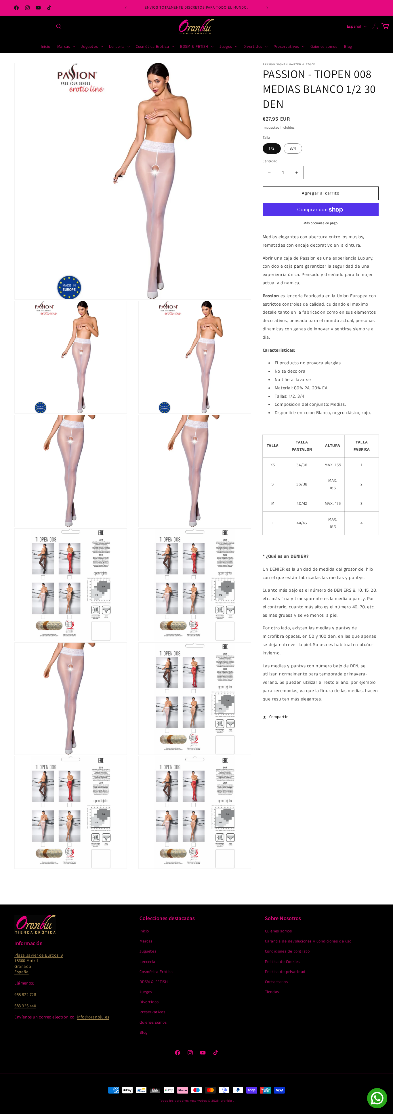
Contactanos (276, 982)
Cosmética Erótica (156, 972)
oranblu (226, 1100)
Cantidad (270, 161)
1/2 (272, 148)
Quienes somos (153, 1022)
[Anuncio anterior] (125, 7)
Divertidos (149, 1002)
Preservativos (152, 1012)
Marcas (146, 941)
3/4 (293, 148)
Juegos (146, 992)
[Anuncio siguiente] (267, 7)
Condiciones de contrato (287, 951)
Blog (143, 1032)
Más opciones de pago (320, 223)
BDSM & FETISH (154, 982)
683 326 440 (25, 1005)
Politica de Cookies (282, 962)
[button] (59, 26)
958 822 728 (25, 994)
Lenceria (147, 962)
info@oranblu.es (93, 1017)
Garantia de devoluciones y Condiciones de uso (308, 941)
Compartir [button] (278, 717)
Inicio (144, 931)
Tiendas (272, 992)
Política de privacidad (285, 972)
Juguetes (148, 951)
